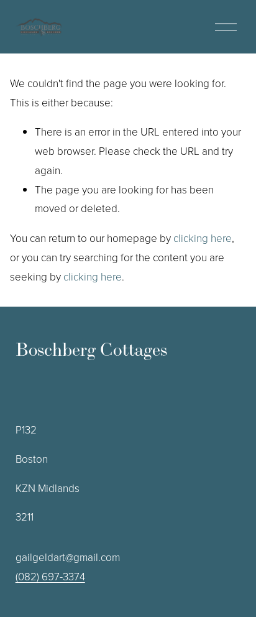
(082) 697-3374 (50, 576)
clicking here (202, 238)
